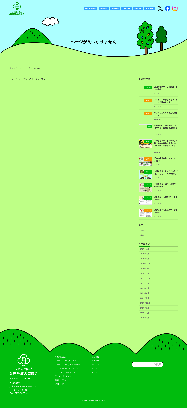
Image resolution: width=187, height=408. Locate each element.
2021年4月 (144, 293)
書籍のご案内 (60, 380)
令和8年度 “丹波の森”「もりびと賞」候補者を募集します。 (165, 128)
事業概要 (95, 361)
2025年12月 (145, 264)
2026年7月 (144, 249)
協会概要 (95, 357)
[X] (160, 8)
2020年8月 (144, 308)
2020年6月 (144, 318)
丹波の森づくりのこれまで (66, 361)
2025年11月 (145, 268)
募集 (142, 235)
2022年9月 (144, 283)
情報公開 (95, 365)
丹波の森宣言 (60, 357)
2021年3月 (144, 298)
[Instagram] (167, 8)
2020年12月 (145, 303)
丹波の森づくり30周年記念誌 (67, 365)
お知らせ (143, 231)
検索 (158, 364)
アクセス (95, 368)
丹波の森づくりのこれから (66, 368)
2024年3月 (144, 273)
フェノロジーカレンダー (65, 376)
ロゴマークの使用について (66, 372)
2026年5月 (144, 259)
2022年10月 (145, 278)
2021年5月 (144, 288)
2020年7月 (144, 313)
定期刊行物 (59, 384)
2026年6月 (144, 254)
